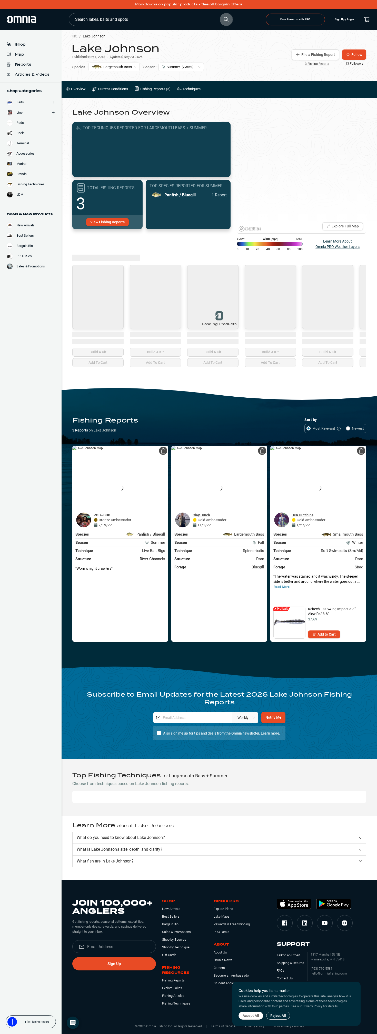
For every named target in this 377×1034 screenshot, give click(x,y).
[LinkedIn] (305, 923)
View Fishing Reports (107, 222)
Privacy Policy (254, 1026)
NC (74, 36)
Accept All (251, 1015)
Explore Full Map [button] (345, 226)
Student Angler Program (231, 983)
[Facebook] (285, 923)
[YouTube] (325, 923)
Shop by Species (174, 939)
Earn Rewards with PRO (295, 19)
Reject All (278, 1015)
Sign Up (114, 963)
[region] (301, 177)
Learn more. (270, 733)
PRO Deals (221, 932)
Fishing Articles (173, 996)
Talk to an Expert (288, 955)
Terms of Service (223, 1026)
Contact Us (285, 978)
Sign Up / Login (344, 19)
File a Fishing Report (318, 55)
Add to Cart (327, 634)
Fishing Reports (173, 980)
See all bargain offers (221, 4)
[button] (219, 838)
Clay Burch (201, 515)
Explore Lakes (172, 988)
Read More (282, 587)
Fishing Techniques (176, 1003)
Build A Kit (98, 352)
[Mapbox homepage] (250, 229)
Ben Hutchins (302, 515)
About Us (220, 952)
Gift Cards (169, 955)
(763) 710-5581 (321, 968)
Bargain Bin (170, 924)
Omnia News (223, 960)
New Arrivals (171, 909)
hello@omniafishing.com (329, 973)
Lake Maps (222, 916)
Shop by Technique (176, 947)
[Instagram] (345, 923)
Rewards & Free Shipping (232, 924)
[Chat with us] (73, 1023)
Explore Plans (223, 909)
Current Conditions (113, 89)
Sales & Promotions (176, 932)
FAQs (280, 970)
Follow (356, 55)
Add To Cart (97, 362)
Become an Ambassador (232, 975)
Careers (219, 968)
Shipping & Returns (290, 963)
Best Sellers (171, 916)
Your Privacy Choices (288, 1026)
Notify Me (273, 717)
